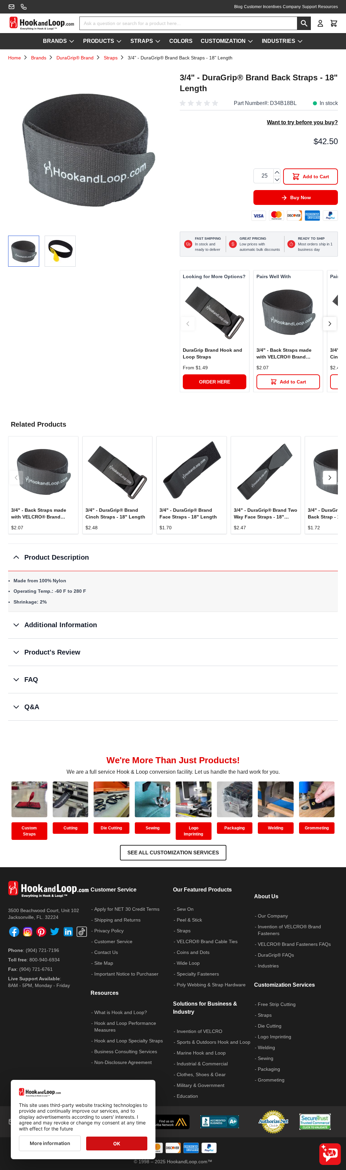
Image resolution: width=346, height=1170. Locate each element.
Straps (111, 57)
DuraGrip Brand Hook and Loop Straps (212, 353)
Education (187, 1096)
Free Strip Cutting (277, 1004)
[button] (200, 103)
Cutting (70, 828)
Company (292, 6)
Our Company (273, 916)
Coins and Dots (193, 952)
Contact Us (106, 952)
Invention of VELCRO (199, 1031)
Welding (275, 828)
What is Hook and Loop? (120, 1012)
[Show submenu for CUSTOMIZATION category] (250, 41)
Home (14, 57)
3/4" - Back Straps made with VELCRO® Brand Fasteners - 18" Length (284, 353)
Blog (238, 6)
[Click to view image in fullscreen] (87, 149)
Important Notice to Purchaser (126, 974)
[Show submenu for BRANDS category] (71, 41)
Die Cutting (111, 828)
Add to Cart (293, 381)
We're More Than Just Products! (173, 760)
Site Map (103, 963)
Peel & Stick (189, 920)
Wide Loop (188, 963)
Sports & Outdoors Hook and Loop (213, 1042)
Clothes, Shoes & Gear (201, 1074)
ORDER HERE (214, 381)
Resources (328, 6)
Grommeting (317, 828)
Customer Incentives (262, 6)
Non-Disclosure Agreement (123, 1062)
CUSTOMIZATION (223, 41)
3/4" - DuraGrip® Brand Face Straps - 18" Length (188, 513)
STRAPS (141, 41)
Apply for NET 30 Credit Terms (126, 909)
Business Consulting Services (125, 1051)
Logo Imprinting (193, 831)
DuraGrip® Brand (75, 57)
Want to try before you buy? (302, 122)
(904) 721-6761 (36, 969)
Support (309, 6)
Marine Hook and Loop (201, 1053)
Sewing (152, 828)
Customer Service (113, 941)
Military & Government (200, 1085)
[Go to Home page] (41, 23)
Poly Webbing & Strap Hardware (211, 984)
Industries (268, 965)
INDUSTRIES (278, 41)
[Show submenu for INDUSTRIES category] (300, 41)
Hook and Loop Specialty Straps (128, 1040)
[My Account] (320, 23)
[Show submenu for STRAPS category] (157, 41)
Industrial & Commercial (202, 1063)
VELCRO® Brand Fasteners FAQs (294, 944)
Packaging (234, 828)
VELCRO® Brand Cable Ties (207, 941)
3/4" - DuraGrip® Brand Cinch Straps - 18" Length (115, 513)
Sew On (185, 909)
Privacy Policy (109, 930)
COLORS (181, 41)
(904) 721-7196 (42, 950)
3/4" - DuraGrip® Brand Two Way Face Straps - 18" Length (265, 513)
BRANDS (55, 41)
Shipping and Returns (117, 920)
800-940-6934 (44, 959)
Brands (38, 57)
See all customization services (173, 852)
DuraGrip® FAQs (276, 955)
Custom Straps (29, 831)
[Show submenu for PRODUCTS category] (119, 41)
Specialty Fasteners (198, 974)
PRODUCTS (98, 41)
